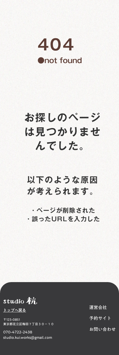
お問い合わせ (102, 329)
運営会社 (98, 308)
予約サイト (100, 318)
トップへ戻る (14, 310)
